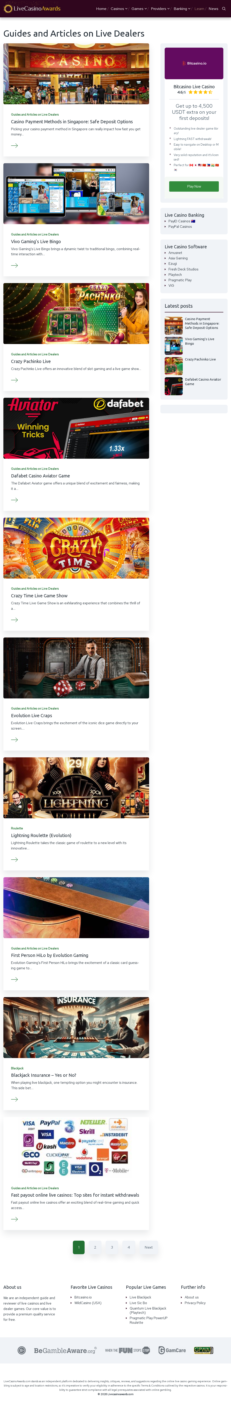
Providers (158, 8)
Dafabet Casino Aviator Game (40, 475)
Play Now (194, 186)
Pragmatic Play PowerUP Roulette (149, 1320)
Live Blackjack (140, 1297)
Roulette (17, 828)
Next (149, 1247)
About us (192, 1297)
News (213, 8)
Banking (180, 8)
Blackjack (17, 1068)
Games (137, 8)
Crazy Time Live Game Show (39, 595)
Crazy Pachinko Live (31, 361)
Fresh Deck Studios (183, 269)
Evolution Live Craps (31, 715)
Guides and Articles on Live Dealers (35, 114)
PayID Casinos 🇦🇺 (182, 221)
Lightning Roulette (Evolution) (41, 835)
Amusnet (175, 253)
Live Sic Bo (138, 1303)
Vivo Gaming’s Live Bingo (36, 241)
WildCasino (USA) (88, 1303)
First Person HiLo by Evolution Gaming (49, 955)
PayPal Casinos (180, 227)
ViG (171, 286)
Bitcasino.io (83, 1297)
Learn (199, 8)
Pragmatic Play (180, 280)
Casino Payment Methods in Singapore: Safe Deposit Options (72, 121)
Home (101, 8)
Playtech (175, 275)
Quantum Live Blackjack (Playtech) (148, 1310)
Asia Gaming (178, 258)
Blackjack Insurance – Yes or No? (43, 1075)
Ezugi (173, 264)
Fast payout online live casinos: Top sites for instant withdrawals (75, 1195)
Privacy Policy (195, 1303)
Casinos (117, 8)
